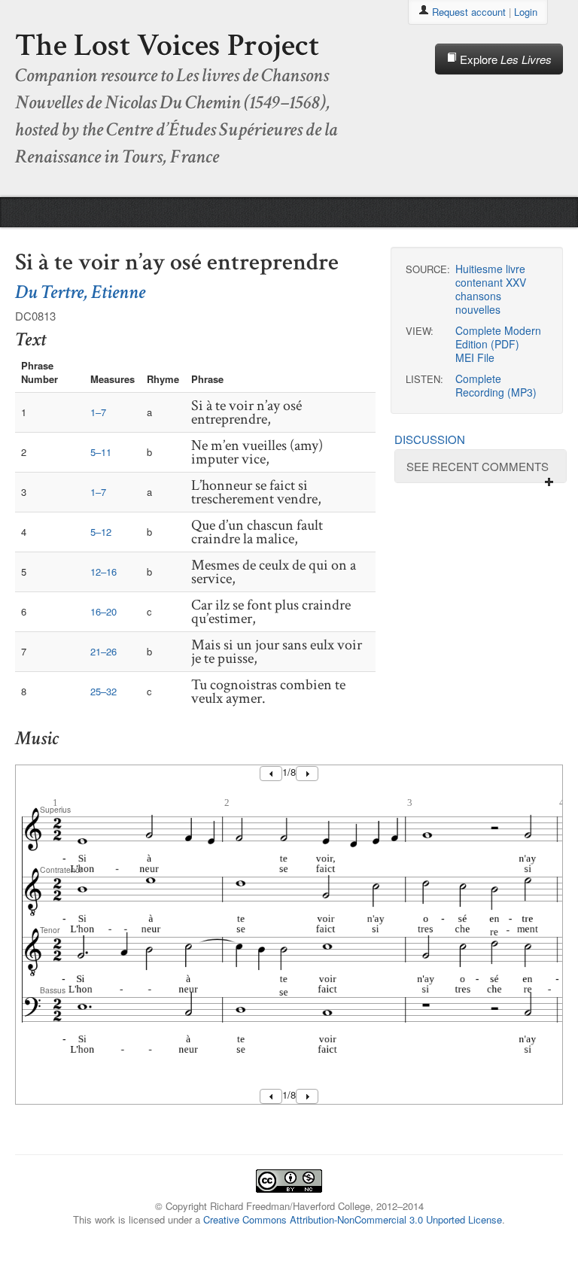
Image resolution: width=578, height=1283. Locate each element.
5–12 (100, 531)
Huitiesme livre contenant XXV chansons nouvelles (490, 289)
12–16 (103, 571)
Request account (469, 12)
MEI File (474, 357)
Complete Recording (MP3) (496, 385)
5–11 (100, 452)
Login (525, 12)
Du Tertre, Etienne (80, 292)
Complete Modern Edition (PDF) (498, 337)
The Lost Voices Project (167, 45)
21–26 (103, 651)
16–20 (103, 611)
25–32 (103, 691)
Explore (504, 59)
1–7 (98, 412)
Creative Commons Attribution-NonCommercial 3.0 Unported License (352, 1219)
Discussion (429, 439)
